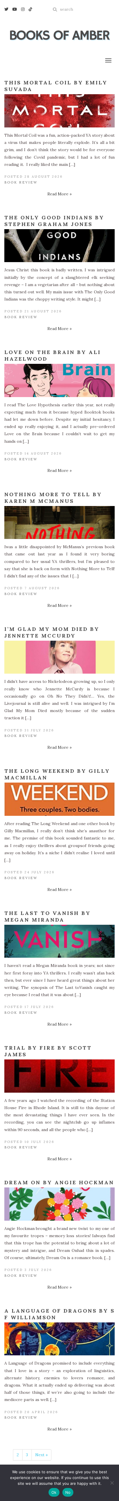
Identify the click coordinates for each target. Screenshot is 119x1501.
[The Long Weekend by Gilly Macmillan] (59, 799)
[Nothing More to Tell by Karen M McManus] (59, 522)
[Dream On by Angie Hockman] (59, 1204)
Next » (41, 1454)
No (68, 1492)
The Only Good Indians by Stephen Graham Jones (54, 220)
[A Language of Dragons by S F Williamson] (59, 1339)
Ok (54, 1492)
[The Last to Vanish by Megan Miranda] (59, 941)
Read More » (59, 194)
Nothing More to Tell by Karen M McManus (53, 497)
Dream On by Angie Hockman (59, 1182)
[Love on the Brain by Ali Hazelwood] (59, 380)
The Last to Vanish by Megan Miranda (47, 916)
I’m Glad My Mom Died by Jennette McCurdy (51, 632)
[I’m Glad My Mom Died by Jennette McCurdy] (59, 657)
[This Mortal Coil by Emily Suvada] (59, 110)
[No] (112, 1483)
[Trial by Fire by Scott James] (59, 1076)
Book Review (21, 182)
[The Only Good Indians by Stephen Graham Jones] (59, 245)
